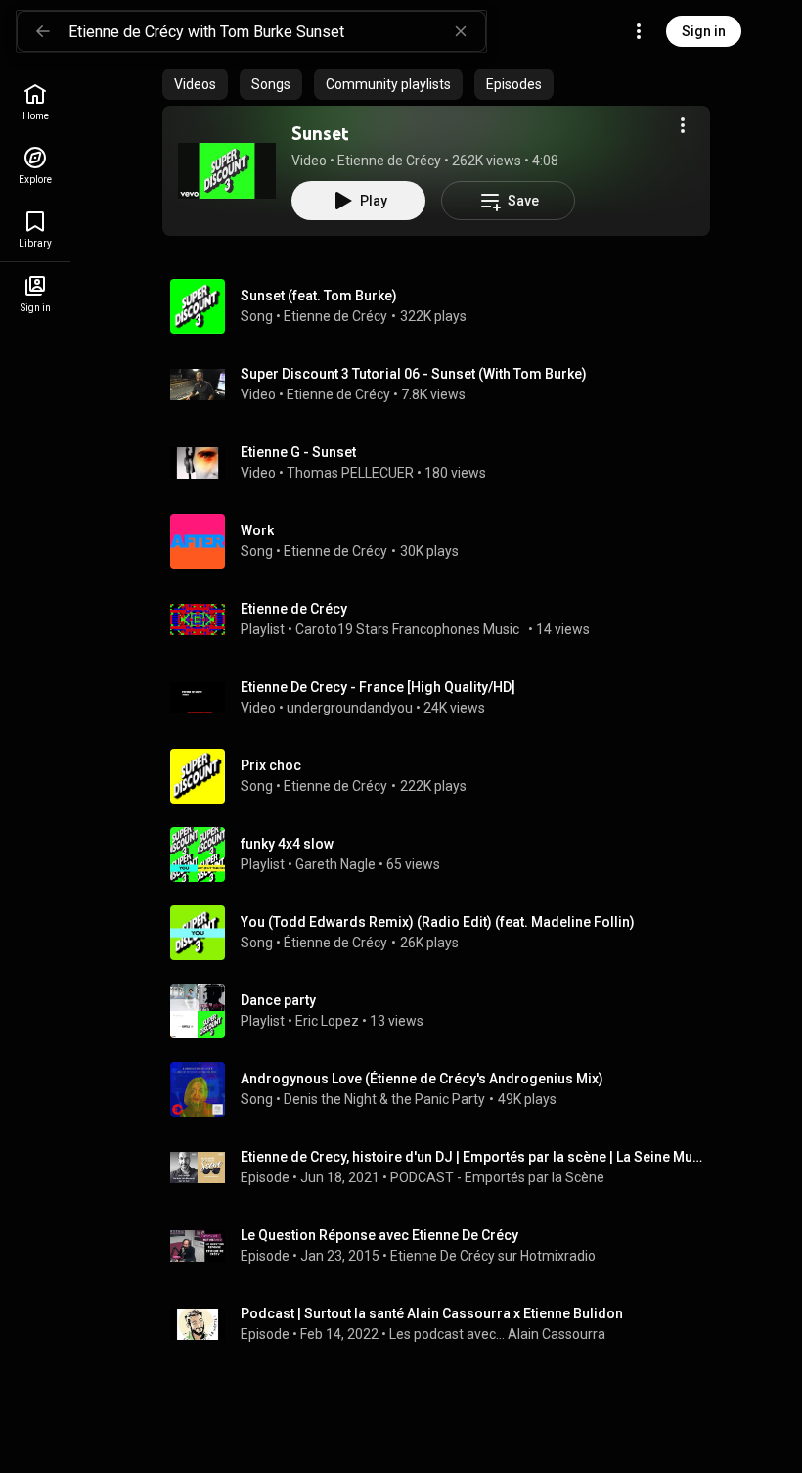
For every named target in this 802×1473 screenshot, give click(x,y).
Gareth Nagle (335, 864)
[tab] (195, 84)
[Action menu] (682, 125)
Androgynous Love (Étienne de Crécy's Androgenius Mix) (422, 1078)
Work (257, 530)
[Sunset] (227, 170)
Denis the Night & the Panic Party (384, 1099)
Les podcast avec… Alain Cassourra (497, 1334)
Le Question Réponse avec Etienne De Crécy (379, 1235)
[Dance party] (444, 1011)
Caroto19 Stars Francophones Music (410, 629)
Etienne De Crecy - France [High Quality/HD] (378, 687)
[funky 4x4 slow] (444, 854)
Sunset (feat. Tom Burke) (319, 295)
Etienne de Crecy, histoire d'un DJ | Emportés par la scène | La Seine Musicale (472, 1157)
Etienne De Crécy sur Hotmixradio (493, 1256)
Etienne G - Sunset (298, 452)
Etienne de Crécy (389, 160)
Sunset (319, 133)
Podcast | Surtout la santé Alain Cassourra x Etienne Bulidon (432, 1313)
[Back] (43, 31)
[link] (35, 102)
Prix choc (271, 765)
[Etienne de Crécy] (444, 619)
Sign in (704, 31)
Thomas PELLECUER (350, 473)
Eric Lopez (327, 1021)
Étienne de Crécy (335, 942)
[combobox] (276, 31)
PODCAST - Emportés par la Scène (497, 1177)
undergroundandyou (350, 707)
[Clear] (460, 31)
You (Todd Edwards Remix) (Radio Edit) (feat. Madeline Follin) (438, 922)
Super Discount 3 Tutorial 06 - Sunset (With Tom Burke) (414, 374)
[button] (227, 170)
